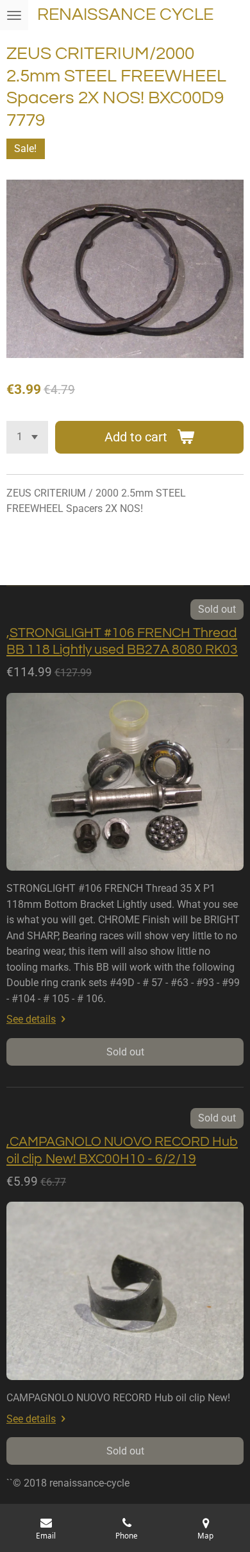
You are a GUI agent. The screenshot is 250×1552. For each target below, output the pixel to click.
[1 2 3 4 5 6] (27, 437)
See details (31, 1019)
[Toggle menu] (14, 15)
